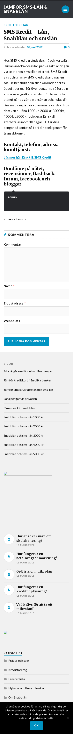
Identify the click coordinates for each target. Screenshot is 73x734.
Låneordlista (16, 679)
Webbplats (12, 320)
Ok (36, 725)
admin (12, 197)
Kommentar (13, 244)
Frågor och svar (18, 660)
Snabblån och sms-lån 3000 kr (24, 435)
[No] (68, 718)
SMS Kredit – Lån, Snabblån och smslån (30, 35)
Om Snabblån (17, 697)
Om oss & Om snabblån (19, 408)
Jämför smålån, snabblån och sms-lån (28, 389)
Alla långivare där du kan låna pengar (28, 371)
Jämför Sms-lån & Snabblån (26, 9)
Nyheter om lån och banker (26, 688)
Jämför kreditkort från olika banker (27, 380)
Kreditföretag (16, 25)
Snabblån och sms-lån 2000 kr (24, 426)
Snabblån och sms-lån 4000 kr (24, 444)
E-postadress (15, 303)
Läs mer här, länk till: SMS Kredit (27, 157)
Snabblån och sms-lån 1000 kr (24, 417)
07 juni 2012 (34, 47)
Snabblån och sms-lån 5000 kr (24, 454)
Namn (9, 285)
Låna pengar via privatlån (20, 398)
